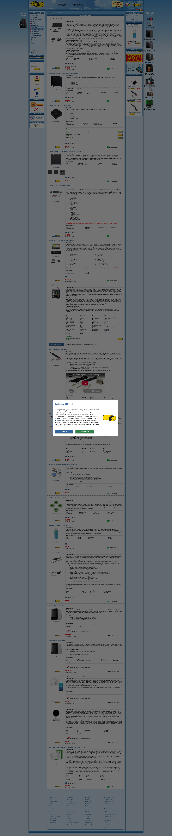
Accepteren (85, 431)
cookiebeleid (58, 420)
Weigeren (64, 431)
